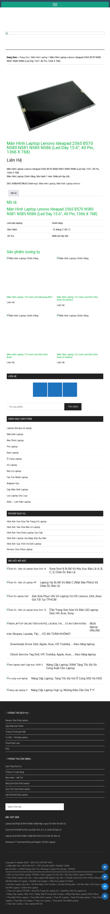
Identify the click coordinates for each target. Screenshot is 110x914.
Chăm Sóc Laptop (30, 887)
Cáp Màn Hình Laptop (17, 489)
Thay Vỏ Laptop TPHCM (18, 891)
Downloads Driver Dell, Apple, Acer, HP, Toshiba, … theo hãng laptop (52, 644)
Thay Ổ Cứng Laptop (80, 897)
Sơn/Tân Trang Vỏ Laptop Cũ (45, 891)
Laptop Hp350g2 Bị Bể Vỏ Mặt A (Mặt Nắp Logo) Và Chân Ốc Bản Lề (35, 823)
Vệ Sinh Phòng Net (66, 884)
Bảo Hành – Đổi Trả (14, 777)
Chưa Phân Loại (12, 743)
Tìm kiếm (73, 406)
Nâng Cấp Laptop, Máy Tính (20, 894)
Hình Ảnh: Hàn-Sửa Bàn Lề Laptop (23, 527)
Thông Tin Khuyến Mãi (15, 732)
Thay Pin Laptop (61, 897)
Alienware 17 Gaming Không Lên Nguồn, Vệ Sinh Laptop (30, 842)
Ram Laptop (13, 452)
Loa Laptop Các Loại (17, 495)
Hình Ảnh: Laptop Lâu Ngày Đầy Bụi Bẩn (26, 538)
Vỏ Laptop (12, 465)
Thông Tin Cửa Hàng (14, 772)
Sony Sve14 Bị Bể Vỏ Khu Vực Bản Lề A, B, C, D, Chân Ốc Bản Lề (33, 830)
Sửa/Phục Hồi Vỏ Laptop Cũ (73, 891)
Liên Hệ (14, 160)
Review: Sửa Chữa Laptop (20, 549)
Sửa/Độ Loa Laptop (38, 881)
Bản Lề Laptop (14, 471)
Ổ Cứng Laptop (14, 458)
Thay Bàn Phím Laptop (17, 897)
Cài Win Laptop (12, 887)
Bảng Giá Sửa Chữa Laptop (17, 783)
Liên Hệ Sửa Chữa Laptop (16, 795)
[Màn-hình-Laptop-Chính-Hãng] (55, 103)
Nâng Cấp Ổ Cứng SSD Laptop (49, 894)
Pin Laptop (12, 446)
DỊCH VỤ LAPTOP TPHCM (54, 19)
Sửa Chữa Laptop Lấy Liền (19, 878)
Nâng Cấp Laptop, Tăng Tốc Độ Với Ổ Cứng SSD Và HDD (66, 678)
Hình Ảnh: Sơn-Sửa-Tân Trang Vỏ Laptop (26, 521)
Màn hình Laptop (39, 57)
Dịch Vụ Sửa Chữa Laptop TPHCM (23, 874)
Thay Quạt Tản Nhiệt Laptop (65, 900)
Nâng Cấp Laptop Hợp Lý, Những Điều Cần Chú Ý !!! (62, 690)
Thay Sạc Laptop (15, 904)
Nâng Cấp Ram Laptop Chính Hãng (82, 894)
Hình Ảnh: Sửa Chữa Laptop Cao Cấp (25, 532)
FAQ (7, 749)
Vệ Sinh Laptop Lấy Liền (18, 884)
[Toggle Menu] (55, 4)
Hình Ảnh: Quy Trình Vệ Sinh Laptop (24, 543)
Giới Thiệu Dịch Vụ (13, 766)
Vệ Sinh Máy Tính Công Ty (89, 884)
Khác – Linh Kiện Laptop (19, 501)
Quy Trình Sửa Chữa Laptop (17, 789)
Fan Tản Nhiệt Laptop (17, 477)
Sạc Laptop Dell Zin (34, 904)
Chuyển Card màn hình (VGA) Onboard (84, 878)
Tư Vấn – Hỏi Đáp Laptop (16, 737)
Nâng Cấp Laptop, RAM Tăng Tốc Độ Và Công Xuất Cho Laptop (71, 666)
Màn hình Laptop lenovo (68, 183)
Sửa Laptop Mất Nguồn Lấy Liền (48, 878)
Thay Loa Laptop (42, 900)
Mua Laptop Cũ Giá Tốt (51, 874)
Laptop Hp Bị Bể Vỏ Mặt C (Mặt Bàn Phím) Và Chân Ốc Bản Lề (32, 836)
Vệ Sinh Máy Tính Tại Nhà (44, 884)
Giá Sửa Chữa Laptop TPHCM (78, 874)
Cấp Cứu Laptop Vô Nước (61, 881)
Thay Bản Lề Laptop (23, 900)
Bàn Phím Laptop (15, 440)
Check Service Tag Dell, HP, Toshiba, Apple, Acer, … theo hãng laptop (53, 654)
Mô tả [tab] (14, 193)
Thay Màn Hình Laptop (40, 897)
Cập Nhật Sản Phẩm (14, 726)
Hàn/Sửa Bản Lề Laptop (16, 881)
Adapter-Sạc (13, 483)
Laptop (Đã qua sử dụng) (19, 428)
